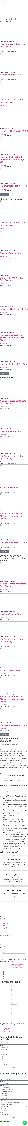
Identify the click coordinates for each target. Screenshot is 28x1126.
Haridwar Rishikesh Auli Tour (13, 186)
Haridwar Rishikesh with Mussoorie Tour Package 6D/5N (12, 159)
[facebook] (3, 971)
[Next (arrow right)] (4, 1125)
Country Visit (3, 1054)
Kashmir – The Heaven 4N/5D (14, 131)
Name (1, 1040)
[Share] (7, 1123)
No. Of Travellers (4, 1058)
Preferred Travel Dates (6, 1104)
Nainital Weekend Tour (10, 75)
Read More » (3, 50)
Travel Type (3, 1100)
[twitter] (3, 978)
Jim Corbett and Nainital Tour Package (11, 100)
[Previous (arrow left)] (1, 1125)
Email (1, 1045)
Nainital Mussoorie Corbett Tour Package (13, 45)
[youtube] (3, 976)
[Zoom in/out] (1, 1123)
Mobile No (3, 1049)
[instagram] (3, 973)
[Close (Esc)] (9, 1123)
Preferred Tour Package (6, 1089)
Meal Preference (4, 1112)
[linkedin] (3, 974)
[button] (4, 194)
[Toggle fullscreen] (4, 1123)
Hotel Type (3, 1108)
